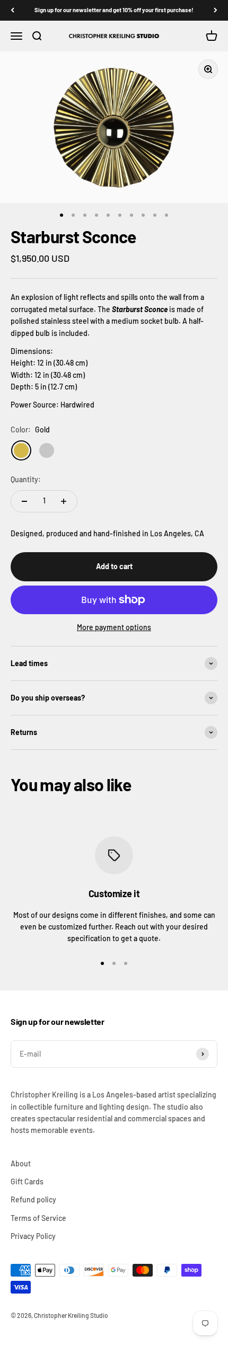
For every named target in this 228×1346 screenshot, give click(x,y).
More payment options (114, 627)
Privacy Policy (33, 1236)
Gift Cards (27, 1181)
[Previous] (12, 10)
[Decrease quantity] (24, 501)
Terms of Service (38, 1218)
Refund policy (33, 1199)
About (21, 1163)
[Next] (215, 10)
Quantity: (26, 479)
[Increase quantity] (63, 501)
